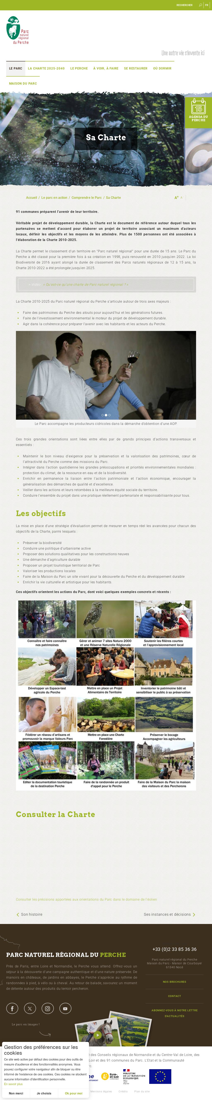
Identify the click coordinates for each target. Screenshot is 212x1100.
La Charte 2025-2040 (46, 68)
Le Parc (16, 68)
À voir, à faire (105, 68)
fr (207, 5)
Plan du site (142, 1091)
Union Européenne (160, 1076)
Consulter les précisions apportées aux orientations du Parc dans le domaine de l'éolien (86, 899)
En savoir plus (13, 1084)
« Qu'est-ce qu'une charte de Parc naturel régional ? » (85, 284)
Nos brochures (174, 981)
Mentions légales (101, 1091)
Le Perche (79, 68)
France (134, 1076)
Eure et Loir (110, 1076)
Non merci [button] (16, 1093)
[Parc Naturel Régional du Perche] (17, 30)
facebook (12, 1008)
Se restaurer (136, 68)
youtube (65, 1008)
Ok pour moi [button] (73, 1093)
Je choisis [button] (44, 1093)
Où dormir (162, 68)
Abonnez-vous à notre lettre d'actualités (175, 1013)
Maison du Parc (23, 83)
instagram (48, 1008)
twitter (30, 1008)
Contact (174, 996)
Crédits (123, 1091)
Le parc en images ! (26, 1024)
